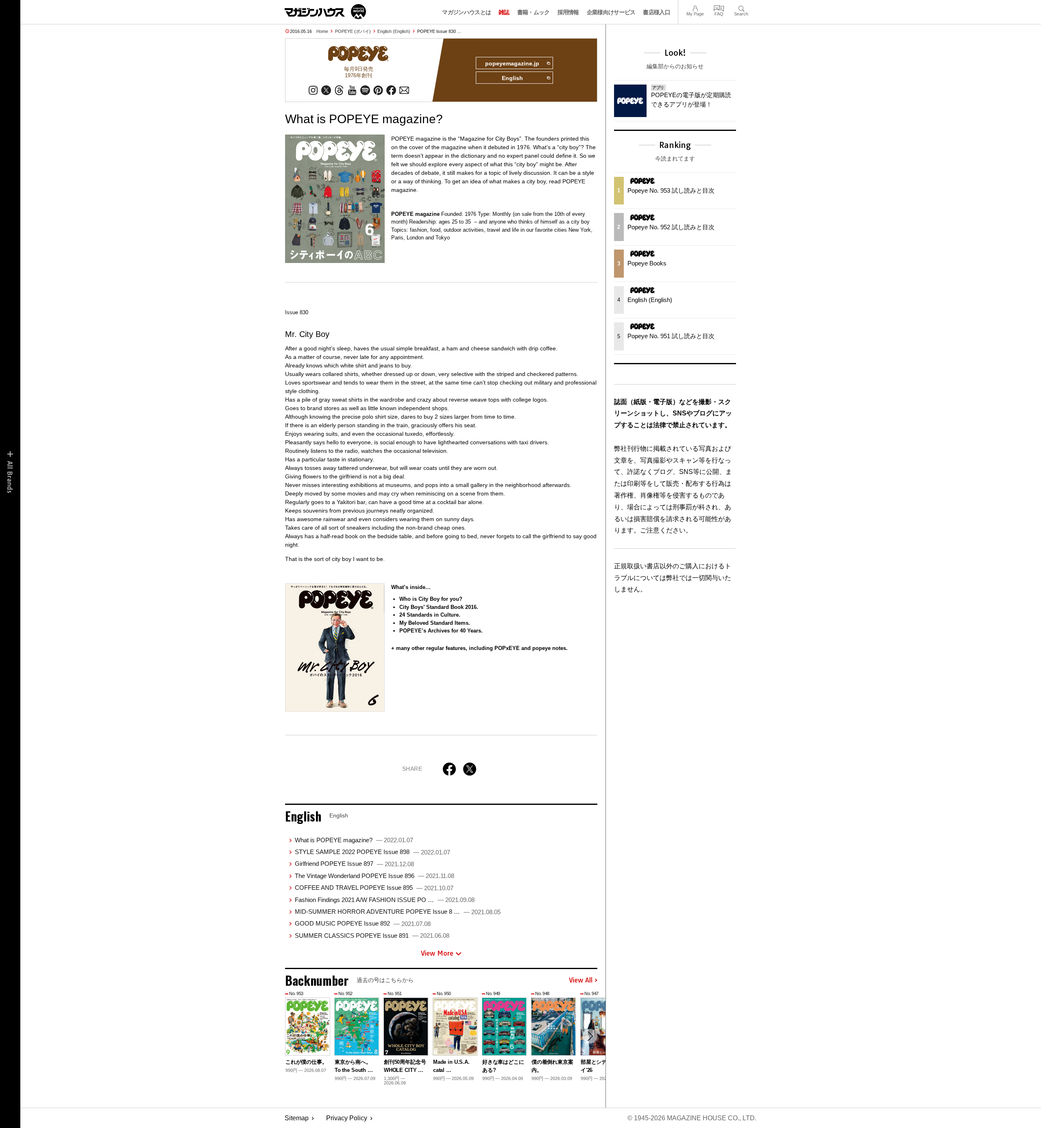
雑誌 (504, 12)
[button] (590, 1036)
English (512, 78)
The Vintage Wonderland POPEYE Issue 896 (374, 875)
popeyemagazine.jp (512, 63)
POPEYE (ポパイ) (353, 31)
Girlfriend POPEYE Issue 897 (354, 863)
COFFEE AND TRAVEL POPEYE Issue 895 (374, 887)
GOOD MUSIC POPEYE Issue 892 (363, 923)
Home (322, 31)
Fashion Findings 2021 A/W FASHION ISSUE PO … (385, 899)
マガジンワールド (325, 11)
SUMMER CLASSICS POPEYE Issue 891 (372, 935)
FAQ (719, 7)
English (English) (393, 31)
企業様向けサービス (611, 12)
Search (741, 7)
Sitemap (297, 1118)
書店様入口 (656, 12)
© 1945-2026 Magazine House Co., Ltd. (691, 1118)
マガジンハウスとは (466, 12)
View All (580, 980)
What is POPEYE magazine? (354, 840)
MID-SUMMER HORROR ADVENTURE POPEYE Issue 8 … (398, 911)
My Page (695, 7)
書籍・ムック (533, 12)
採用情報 (568, 12)
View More (437, 953)
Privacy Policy (346, 1118)
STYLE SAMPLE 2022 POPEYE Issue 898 (372, 851)
